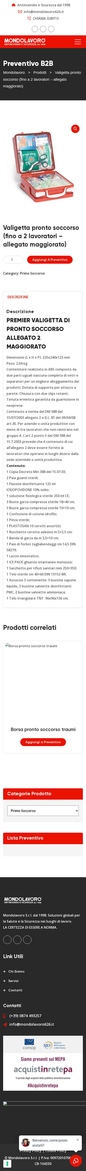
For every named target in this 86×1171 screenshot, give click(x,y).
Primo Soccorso (32, 273)
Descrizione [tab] (18, 297)
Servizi (13, 981)
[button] (75, 129)
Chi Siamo (16, 971)
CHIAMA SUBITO (46, 18)
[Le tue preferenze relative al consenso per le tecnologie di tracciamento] (7, 1164)
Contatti (15, 990)
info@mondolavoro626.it (44, 11)
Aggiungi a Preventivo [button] (43, 742)
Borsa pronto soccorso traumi (43, 729)
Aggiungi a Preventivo (49, 260)
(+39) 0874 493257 (25, 1015)
